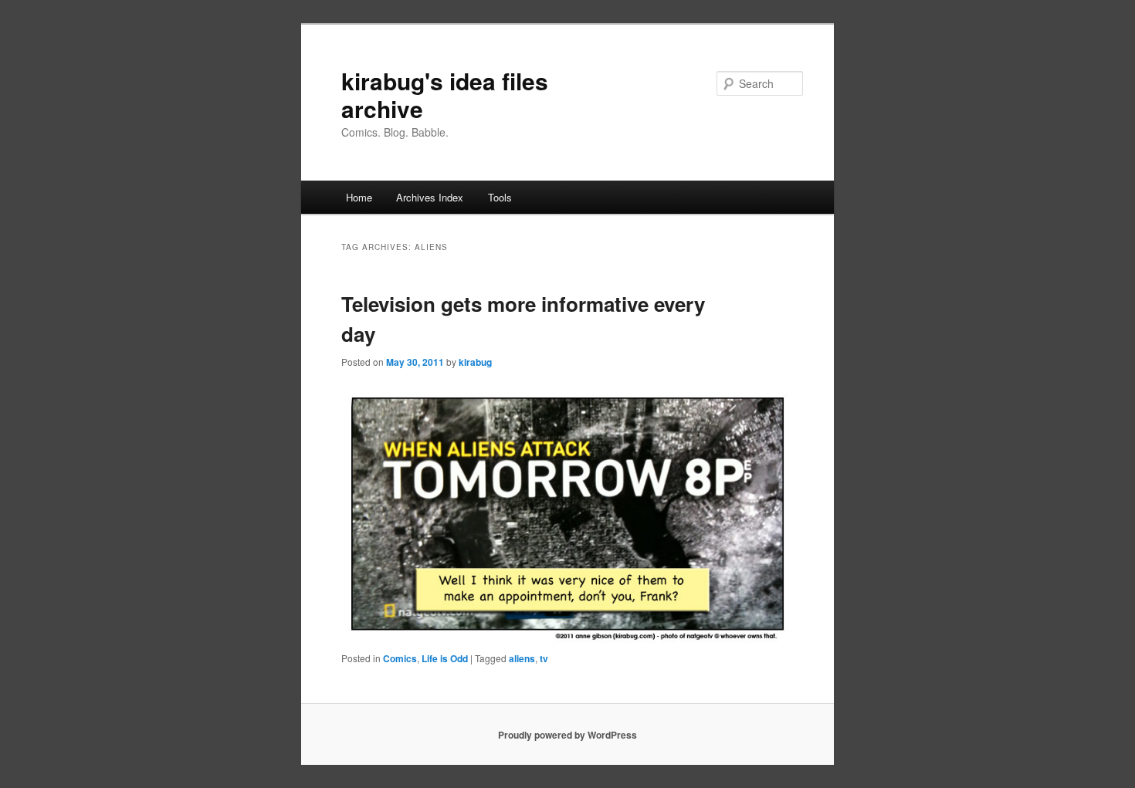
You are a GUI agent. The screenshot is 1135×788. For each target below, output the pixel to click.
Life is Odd (445, 658)
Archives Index (429, 197)
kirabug (475, 362)
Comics (400, 658)
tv (544, 658)
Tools (500, 197)
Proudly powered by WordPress (567, 735)
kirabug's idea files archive (444, 94)
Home (359, 197)
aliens (522, 658)
